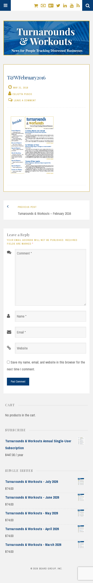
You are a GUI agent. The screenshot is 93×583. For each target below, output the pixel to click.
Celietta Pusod (22, 94)
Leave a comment (25, 100)
